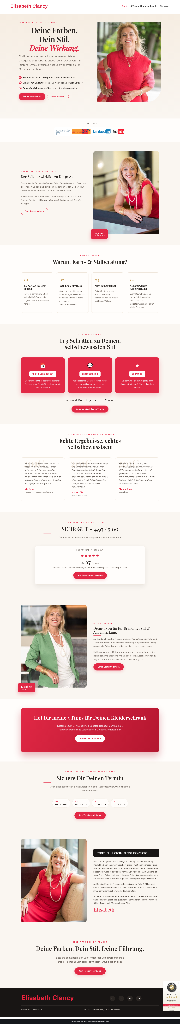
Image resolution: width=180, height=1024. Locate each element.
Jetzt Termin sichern (34, 211)
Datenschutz (37, 1010)
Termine (164, 6)
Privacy (107, 1021)
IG (112, 998)
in (130, 998)
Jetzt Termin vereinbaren (90, 815)
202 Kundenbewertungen (171, 1005)
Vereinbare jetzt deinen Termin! (90, 409)
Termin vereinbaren (32, 96)
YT (139, 998)
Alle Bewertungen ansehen (90, 575)
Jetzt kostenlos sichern (90, 738)
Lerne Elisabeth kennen (109, 667)
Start (124, 6)
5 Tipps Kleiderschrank (144, 6)
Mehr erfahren (57, 96)
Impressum (25, 1010)
